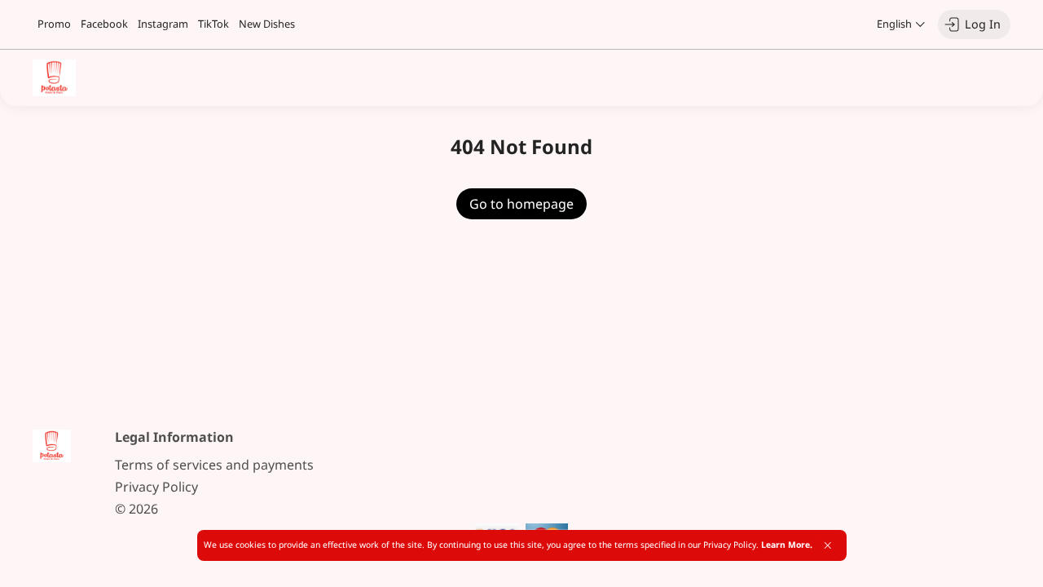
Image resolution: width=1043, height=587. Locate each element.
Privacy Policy (156, 487)
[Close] (827, 545)
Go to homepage (521, 204)
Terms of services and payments (214, 465)
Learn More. (786, 544)
